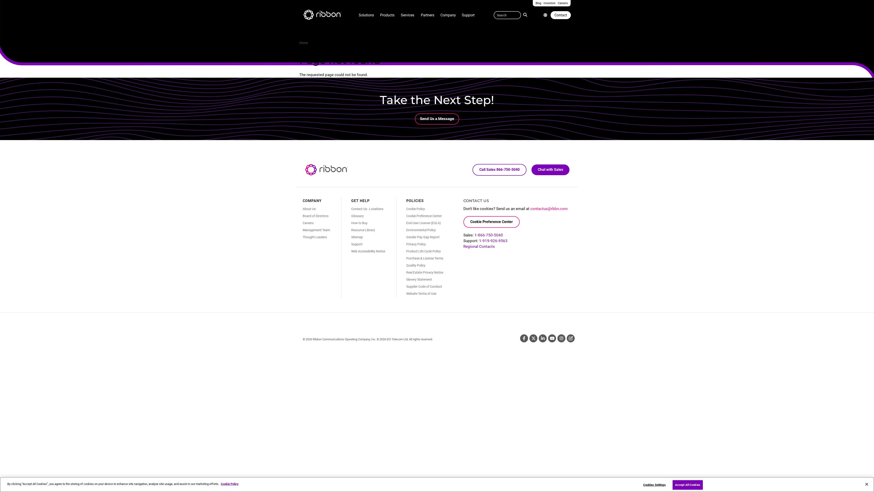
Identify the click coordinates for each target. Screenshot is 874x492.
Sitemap (357, 237)
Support (468, 15)
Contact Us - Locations (367, 209)
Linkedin (543, 338)
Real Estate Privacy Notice (424, 272)
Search (526, 14)
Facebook (524, 338)
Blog (571, 338)
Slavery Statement (419, 279)
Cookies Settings (654, 485)
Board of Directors (315, 216)
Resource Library (363, 230)
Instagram (561, 338)
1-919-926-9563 (493, 240)
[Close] (867, 484)
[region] (437, 484)
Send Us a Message (437, 118)
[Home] (322, 15)
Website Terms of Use (421, 293)
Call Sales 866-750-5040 (499, 169)
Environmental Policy (421, 230)
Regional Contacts (479, 246)
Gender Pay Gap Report (423, 237)
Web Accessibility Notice (368, 251)
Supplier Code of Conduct (424, 286)
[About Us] (545, 15)
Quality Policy (415, 265)
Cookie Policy (415, 209)
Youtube (552, 338)
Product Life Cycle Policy (423, 251)
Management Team (316, 230)
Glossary (357, 216)
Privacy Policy (416, 244)
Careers (308, 223)
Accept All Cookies (687, 485)
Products (387, 15)
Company (448, 15)
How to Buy (359, 223)
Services (407, 15)
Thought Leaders (315, 237)
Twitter (533, 338)
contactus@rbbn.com (549, 208)
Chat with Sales (550, 169)
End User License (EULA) (423, 223)
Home (303, 43)
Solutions (366, 15)
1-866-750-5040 (489, 235)
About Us (309, 209)
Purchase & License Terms (424, 258)
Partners (427, 15)
